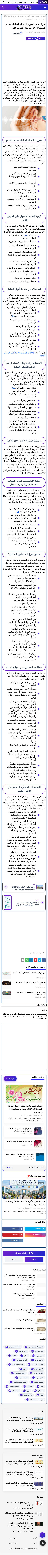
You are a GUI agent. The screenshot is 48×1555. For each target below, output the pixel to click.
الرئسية (35, 1538)
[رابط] (24, 118)
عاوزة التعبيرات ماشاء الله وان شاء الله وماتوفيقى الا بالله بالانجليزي (19, 1514)
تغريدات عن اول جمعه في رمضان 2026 (19, 1141)
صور (40, 1386)
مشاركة (14, 1259)
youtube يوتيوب (12, 1347)
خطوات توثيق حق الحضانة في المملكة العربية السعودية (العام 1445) (31, 993)
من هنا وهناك (26, 1395)
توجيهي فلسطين (18, 1373)
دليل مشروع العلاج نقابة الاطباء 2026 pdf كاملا (19, 1504)
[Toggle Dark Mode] (43, 1543)
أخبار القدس (21, 1351)
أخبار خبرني (37, 1356)
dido (42, 32)
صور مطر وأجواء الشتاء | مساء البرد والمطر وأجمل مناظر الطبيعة (19, 1311)
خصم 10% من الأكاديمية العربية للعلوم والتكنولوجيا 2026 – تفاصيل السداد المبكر (19, 1473)
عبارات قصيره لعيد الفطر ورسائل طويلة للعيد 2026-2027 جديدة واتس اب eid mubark (25, 1109)
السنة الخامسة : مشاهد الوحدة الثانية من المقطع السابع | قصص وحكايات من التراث (19, 1441)
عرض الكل (10, 1078)
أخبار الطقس (37, 1351)
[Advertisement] (24, 60)
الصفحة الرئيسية (41, 16)
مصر (39, 1395)
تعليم (22, 1369)
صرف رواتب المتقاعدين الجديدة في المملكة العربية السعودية (29, 974)
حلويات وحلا (38, 1378)
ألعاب (24, 1356)
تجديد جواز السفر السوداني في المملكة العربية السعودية (31, 983)
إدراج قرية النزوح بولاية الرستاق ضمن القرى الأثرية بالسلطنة (19, 1329)
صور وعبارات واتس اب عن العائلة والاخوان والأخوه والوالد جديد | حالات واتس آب (19, 1276)
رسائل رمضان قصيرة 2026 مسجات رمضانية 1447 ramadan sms (20, 1155)
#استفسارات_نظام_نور (34, 1347)
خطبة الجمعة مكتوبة (18, 1382)
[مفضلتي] (42, 1535)
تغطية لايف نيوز (15, 1548)
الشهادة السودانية (16, 1364)
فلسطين (38, 1391)
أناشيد (12, 1356)
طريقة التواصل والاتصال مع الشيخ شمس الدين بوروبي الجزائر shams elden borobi (20, 1525)
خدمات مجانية (37, 1382)
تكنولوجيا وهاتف (36, 1373)
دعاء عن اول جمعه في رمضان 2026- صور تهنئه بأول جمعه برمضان (20, 1130)
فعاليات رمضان (12, 1386)
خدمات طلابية (21, 1378)
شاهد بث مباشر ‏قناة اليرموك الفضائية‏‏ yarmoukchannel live (23, 1295)
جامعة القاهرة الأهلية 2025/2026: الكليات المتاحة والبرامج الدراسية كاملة (24, 1203)
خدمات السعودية (29, 16)
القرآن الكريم (37, 1369)
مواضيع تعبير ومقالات (35, 1399)
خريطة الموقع (13, 1543)
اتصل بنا (35, 1543)
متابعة (34, 1259)
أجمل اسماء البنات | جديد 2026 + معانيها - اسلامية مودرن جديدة (19, 1285)
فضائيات (27, 1386)
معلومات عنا (13, 1538)
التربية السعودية (20, 1360)
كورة (26, 1391)
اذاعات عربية (37, 1360)
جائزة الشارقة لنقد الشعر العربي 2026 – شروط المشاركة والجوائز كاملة (19, 1430)
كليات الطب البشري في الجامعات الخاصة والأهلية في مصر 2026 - (19, 1484)
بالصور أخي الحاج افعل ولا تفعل (25, 1320)
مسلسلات (13, 1391)
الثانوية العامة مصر (35, 1364)
